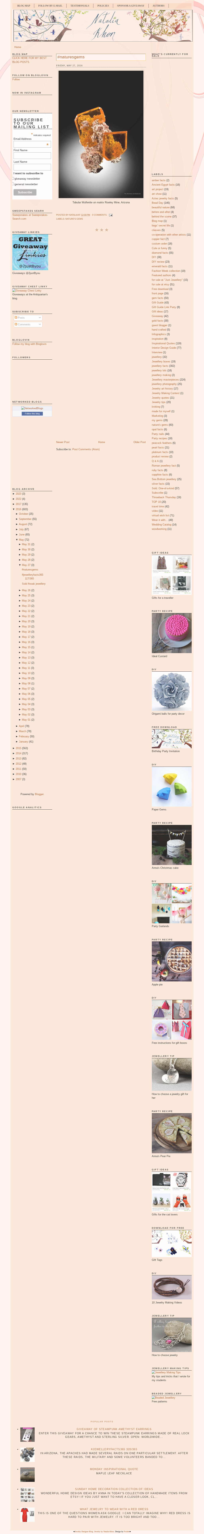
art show (157, 193)
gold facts (157, 320)
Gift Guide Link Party (164, 307)
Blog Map (23, 5)
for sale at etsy (160, 284)
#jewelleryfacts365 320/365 (114, 1449)
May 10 (26, 673)
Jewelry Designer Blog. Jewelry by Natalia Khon (94, 1531)
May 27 (26, 565)
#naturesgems (30, 569)
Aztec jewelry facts (163, 198)
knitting (156, 406)
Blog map (157, 220)
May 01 (26, 719)
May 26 (26, 590)
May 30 (26, 549)
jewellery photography (164, 384)
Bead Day (157, 202)
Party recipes (159, 438)
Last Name (20, 161)
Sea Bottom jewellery (164, 479)
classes (156, 230)
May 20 (26, 621)
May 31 (26, 544)
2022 (18, 498)
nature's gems (74, 219)
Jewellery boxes (161, 361)
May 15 (26, 647)
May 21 (26, 616)
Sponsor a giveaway (130, 5)
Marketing (157, 415)
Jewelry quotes (160, 397)
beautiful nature (161, 207)
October (23, 513)
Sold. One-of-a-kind (163, 488)
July (21, 529)
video (155, 510)
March (22, 731)
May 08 (26, 683)
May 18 (26, 631)
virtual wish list (160, 515)
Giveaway (157, 316)
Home (17, 47)
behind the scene (162, 216)
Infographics (159, 334)
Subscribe (157, 492)
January (23, 741)
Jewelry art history (162, 388)
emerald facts (160, 266)
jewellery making (161, 375)
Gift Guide (158, 302)
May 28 (26, 559)
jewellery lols (159, 370)
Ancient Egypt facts (163, 184)
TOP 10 (156, 501)
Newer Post (63, 442)
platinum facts (160, 452)
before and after (161, 211)
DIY (154, 257)
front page (157, 293)
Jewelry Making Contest (165, 393)
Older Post (139, 442)
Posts (21, 317)
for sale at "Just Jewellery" (167, 279)
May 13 (26, 657)
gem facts (157, 297)
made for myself (161, 411)
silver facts (158, 483)
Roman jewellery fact (164, 465)
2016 (18, 509)
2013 (18, 758)
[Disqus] (101, 285)
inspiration (158, 338)
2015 (18, 748)
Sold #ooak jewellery (34, 583)
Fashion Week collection (166, 270)
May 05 (26, 699)
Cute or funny (159, 248)
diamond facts (160, 252)
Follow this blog (32, 413)
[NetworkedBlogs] (32, 408)
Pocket (126, 1531)
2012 (18, 763)
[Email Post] (110, 215)
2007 (18, 779)
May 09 (26, 678)
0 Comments (99, 215)
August (23, 524)
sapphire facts (160, 474)
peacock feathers (162, 442)
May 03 (26, 709)
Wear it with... (160, 520)
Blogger (39, 794)
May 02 (26, 714)
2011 (18, 768)
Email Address (31, 138)
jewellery (157, 356)
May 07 (26, 688)
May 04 (26, 704)
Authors (159, 5)
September (25, 519)
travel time (158, 506)
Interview (157, 352)
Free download (160, 289)
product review (160, 456)
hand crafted (159, 329)
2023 (18, 493)
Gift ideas (157, 311)
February (24, 736)
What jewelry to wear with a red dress (114, 1509)
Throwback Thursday (164, 497)
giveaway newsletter (27, 178)
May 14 (26, 652)
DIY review (158, 261)
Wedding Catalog (161, 524)
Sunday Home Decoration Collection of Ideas (114, 1489)
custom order (159, 243)
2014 (18, 753)
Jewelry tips (159, 402)
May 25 (26, 595)
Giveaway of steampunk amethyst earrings (114, 1429)
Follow (16, 79)
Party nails (158, 433)
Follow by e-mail (50, 5)
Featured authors (161, 275)
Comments (23, 324)
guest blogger (159, 325)
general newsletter (26, 184)
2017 (18, 504)
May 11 (26, 667)
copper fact (158, 239)
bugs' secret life (161, 225)
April (21, 726)
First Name (20, 150)
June (22, 534)
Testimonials (80, 5)
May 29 (26, 554)
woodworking (159, 528)
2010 (18, 774)
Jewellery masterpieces (165, 379)
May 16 (26, 642)
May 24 (26, 600)
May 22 (26, 610)
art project (157, 189)
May (21, 539)
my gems (157, 420)
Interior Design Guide (164, 347)
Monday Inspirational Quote (114, 1469)
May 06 (26, 693)
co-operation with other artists (169, 234)
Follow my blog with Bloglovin (29, 343)
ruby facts (157, 470)
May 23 (26, 605)
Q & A (155, 461)
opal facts (157, 429)
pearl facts (158, 447)
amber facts (159, 180)
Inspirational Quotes (163, 343)
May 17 (26, 636)
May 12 (26, 662)
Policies (103, 5)
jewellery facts (160, 365)
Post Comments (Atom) (86, 449)
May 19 (26, 626)
